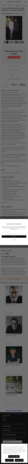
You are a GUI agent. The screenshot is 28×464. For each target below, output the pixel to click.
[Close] (25, 445)
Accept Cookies (19, 460)
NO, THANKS (14, 239)
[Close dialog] (26, 220)
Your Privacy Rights (13, 456)
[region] (14, 453)
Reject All (9, 460)
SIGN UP (14, 236)
